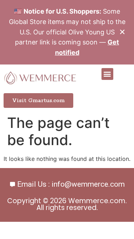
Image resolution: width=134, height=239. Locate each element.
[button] (107, 74)
